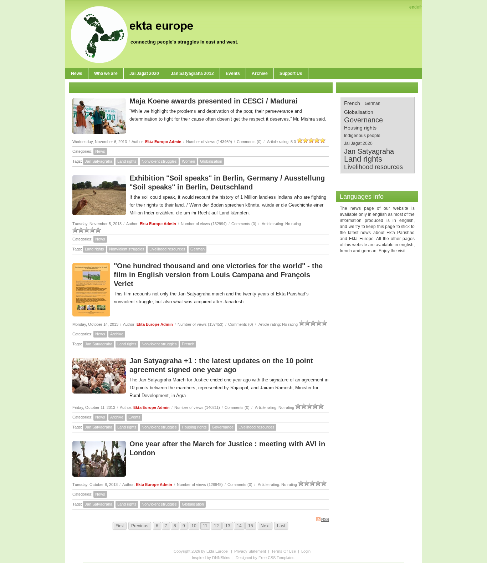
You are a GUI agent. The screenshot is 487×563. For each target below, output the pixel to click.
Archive (116, 334)
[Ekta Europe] (158, 33)
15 (250, 525)
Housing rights (194, 427)
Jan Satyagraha (98, 161)
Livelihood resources (167, 249)
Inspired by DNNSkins (211, 558)
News (100, 151)
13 (227, 525)
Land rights (127, 161)
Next (265, 525)
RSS (325, 519)
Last (281, 525)
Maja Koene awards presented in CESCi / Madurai (213, 101)
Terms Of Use (283, 551)
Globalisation (211, 161)
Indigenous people (362, 135)
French (188, 344)
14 (239, 525)
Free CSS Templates (276, 558)
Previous (139, 525)
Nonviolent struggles (159, 161)
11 (205, 525)
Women (188, 161)
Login (306, 551)
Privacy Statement (250, 551)
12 (216, 525)
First (120, 525)
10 (193, 525)
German (197, 249)
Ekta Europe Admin (163, 142)
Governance (223, 427)
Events (134, 417)
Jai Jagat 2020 (358, 143)
